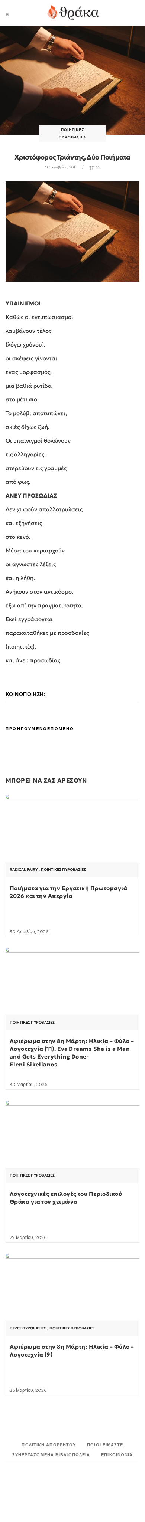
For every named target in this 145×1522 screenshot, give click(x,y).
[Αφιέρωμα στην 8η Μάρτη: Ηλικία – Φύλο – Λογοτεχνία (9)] (72, 1304)
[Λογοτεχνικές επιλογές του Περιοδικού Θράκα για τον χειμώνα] (72, 1151)
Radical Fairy (24, 870)
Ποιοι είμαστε (105, 1444)
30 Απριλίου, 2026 (29, 931)
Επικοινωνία (117, 1454)
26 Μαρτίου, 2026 (28, 1390)
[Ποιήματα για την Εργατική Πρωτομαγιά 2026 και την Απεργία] (72, 845)
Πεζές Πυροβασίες (28, 1328)
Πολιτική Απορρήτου (49, 1444)
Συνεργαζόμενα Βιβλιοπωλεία (51, 1454)
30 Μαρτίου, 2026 (28, 1084)
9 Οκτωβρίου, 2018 (61, 167)
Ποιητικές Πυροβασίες (63, 870)
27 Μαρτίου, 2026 (28, 1237)
